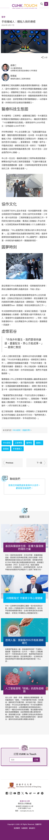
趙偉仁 (39, 442)
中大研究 (7, 442)
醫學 (3, 17)
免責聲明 (17, 828)
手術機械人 (17, 448)
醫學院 (29, 442)
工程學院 (18, 442)
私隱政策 (24, 828)
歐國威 (6, 448)
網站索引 (32, 828)
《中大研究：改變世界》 (21, 430)
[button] (46, 3)
